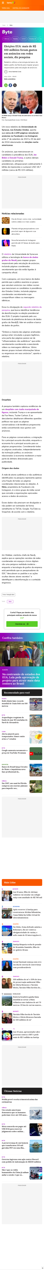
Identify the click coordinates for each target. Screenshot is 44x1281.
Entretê (15, 889)
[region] (22, 1275)
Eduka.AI (32, 39)
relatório (7, 254)
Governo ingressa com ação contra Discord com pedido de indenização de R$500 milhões (21, 1160)
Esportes (5, 764)
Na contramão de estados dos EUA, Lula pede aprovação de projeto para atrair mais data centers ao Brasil (21, 679)
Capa (4, 25)
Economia (16, 906)
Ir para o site (11, 3)
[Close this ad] (42, 1268)
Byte (11, 25)
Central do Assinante (21, 8)
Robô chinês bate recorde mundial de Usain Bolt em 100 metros (15, 703)
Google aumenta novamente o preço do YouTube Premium (14, 751)
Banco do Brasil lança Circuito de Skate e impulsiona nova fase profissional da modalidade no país (15, 769)
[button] (3, 3)
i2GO (23, 39)
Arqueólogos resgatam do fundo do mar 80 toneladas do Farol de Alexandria (14, 720)
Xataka (15, 39)
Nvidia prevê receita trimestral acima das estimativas (20, 1100)
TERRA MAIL (6, 8)
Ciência (6, 39)
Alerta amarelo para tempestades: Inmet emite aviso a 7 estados (13, 736)
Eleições (5, 670)
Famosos (16, 941)
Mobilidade (16, 994)
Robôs (4, 699)
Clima (4, 732)
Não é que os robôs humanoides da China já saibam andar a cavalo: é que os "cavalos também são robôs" (15, 1172)
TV (14, 1029)
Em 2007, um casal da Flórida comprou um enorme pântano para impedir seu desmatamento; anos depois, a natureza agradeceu (15, 785)
